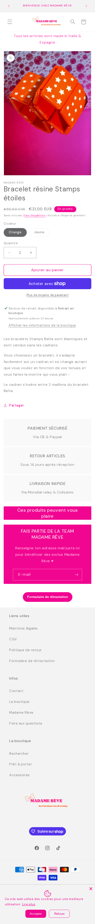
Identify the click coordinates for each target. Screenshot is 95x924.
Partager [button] (16, 405)
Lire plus (29, 904)
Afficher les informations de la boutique (42, 325)
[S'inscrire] (76, 574)
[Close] (91, 888)
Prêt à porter (20, 764)
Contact (16, 691)
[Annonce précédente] (9, 6)
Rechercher (19, 753)
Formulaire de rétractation (32, 661)
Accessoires (19, 775)
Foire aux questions (25, 723)
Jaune (42, 233)
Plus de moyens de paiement (48, 295)
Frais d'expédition (35, 215)
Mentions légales (23, 628)
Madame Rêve (21, 712)
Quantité (11, 243)
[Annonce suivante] (86, 6)
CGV (13, 639)
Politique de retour (25, 650)
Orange (15, 232)
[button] (9, 22)
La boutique (19, 701)
